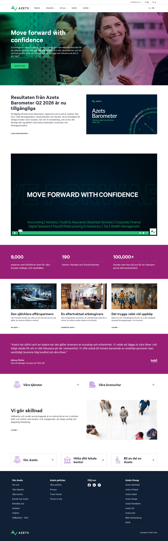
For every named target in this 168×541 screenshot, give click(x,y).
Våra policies (56, 485)
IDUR (127, 522)
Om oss (62, 8)
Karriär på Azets (67, 327)
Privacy (53, 489)
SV (145, 2)
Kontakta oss (135, 2)
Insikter (85, 8)
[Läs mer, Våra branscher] (153, 384)
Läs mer (114, 327)
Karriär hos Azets (20, 499)
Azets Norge (131, 499)
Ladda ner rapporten (19, 133)
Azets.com (130, 513)
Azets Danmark (132, 485)
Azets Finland (131, 489)
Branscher (49, 8)
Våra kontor (17, 494)
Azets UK (129, 508)
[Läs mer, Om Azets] (52, 459)
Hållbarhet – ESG (20, 518)
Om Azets (14, 327)
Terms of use (56, 499)
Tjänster (37, 8)
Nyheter (16, 508)
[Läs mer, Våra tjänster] (77, 384)
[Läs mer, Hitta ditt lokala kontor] (102, 460)
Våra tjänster (18, 489)
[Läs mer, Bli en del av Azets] (153, 460)
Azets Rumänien (133, 504)
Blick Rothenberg (133, 518)
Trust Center (56, 494)
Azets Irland (131, 494)
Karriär (74, 8)
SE (153, 2)
